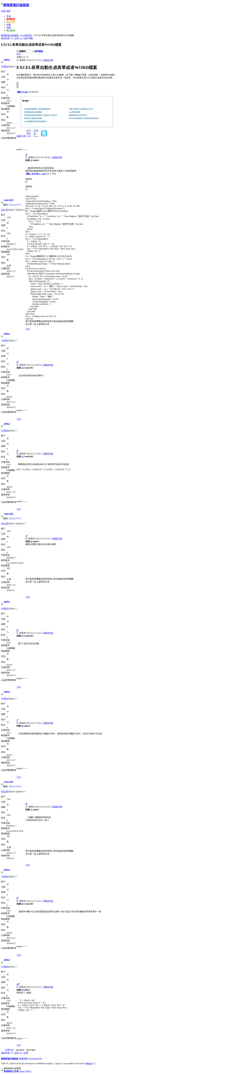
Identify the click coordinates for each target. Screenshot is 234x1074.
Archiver (33, 1058)
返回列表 (5, 38)
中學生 (4, 66)
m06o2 (7, 59)
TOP (28, 329)
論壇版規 (10, 19)
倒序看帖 (38, 51)
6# (22, 726)
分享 (23, 136)
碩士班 (4, 210)
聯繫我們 (23, 1058)
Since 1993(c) (17, 1071)
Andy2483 (8, 200)
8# (22, 904)
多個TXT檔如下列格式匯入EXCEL (81, 109)
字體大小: (21, 57)
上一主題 (24, 38)
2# (22, 368)
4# (31, 541)
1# (31, 160)
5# (22, 636)
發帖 (31, 38)
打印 (19, 54)
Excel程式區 (26, 35)
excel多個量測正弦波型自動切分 (35, 121)
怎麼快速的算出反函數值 (33, 112)
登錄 (8, 11)
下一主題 (14, 38)
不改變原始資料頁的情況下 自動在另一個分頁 (40, 115)
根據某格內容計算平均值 (78, 115)
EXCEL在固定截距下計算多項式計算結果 (83, 118)
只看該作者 (47, 60)
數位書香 (10, 30)
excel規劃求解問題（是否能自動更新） (38, 109)
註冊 (3, 11)
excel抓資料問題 (74, 112)
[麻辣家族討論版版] (15, 5)
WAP (39, 1058)
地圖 (8, 27)
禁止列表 (10, 22)
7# (31, 809)
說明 (8, 24)
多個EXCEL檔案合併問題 (33, 118)
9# (22, 990)
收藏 (19, 136)
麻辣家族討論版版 (9, 35)
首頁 (8, 16)
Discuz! (89, 1063)
